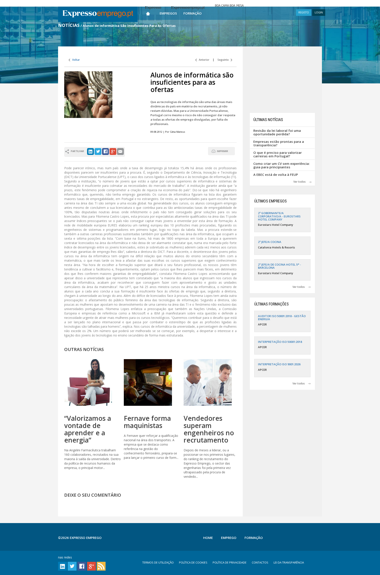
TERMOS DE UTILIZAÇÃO (158, 562)
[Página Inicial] (148, 13)
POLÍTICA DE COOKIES (193, 562)
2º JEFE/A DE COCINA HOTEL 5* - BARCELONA (279, 266)
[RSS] (101, 566)
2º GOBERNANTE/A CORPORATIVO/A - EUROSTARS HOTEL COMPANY (279, 216)
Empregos (168, 13)
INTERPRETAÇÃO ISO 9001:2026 (279, 364)
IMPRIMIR (222, 151)
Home (208, 537)
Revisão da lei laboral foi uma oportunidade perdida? (277, 132)
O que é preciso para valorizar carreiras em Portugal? (277, 154)
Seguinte (224, 60)
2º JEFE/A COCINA (269, 242)
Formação (192, 13)
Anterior (203, 60)
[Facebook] (105, 151)
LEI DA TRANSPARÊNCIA (289, 562)
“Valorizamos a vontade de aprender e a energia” (87, 429)
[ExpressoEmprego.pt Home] (98, 14)
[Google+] (113, 151)
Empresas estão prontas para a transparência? (278, 143)
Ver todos (301, 182)
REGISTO (303, 12)
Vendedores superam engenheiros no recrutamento (209, 429)
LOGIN (319, 12)
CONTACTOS (260, 562)
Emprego (228, 537)
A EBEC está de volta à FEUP (275, 174)
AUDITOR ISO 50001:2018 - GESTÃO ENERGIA (282, 317)
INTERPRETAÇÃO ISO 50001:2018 (280, 342)
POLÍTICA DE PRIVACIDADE (230, 562)
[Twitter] (98, 151)
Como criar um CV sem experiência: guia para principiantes (281, 165)
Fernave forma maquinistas (147, 422)
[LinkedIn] (90, 151)
